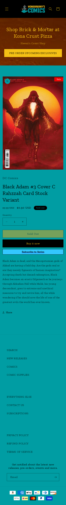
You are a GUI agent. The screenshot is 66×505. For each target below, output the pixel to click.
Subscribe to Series (33, 251)
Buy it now (33, 243)
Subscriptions (18, 413)
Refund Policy (18, 443)
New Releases (17, 358)
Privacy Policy (18, 435)
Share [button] (9, 312)
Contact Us (15, 405)
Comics (12, 366)
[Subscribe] (55, 477)
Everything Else (19, 396)
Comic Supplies (18, 374)
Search (12, 350)
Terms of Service (20, 451)
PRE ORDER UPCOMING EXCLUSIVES (33, 53)
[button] (6, 9)
